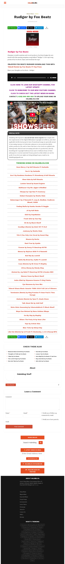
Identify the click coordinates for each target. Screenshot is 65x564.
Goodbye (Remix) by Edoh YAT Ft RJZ (32, 227)
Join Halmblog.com (32, 458)
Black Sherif (41, 525)
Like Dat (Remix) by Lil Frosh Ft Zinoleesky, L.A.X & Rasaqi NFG (32, 332)
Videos (41, 555)
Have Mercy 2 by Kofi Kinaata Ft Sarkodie (32, 167)
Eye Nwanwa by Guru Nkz (32, 284)
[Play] (12, 77)
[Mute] (51, 77)
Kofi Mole (32, 536)
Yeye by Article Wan (32, 324)
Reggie (34, 548)
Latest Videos (23, 504)
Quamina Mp (27, 548)
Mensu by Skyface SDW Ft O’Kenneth (32, 251)
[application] (32, 77)
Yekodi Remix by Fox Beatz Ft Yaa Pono (25, 67)
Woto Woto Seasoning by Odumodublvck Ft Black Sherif (32, 307)
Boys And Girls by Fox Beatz (44, 358)
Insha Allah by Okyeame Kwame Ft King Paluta (32, 280)
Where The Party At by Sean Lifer (32, 319)
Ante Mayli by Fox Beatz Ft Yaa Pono (46, 356)
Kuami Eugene (40, 536)
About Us (22, 509)
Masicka (26, 544)
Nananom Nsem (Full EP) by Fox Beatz (19, 351)
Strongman (27, 553)
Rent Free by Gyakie (32, 243)
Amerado (23, 525)
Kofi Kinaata (25, 536)
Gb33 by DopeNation (32, 215)
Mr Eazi (39, 544)
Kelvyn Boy (29, 534)
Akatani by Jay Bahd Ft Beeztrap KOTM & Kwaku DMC (32, 272)
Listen (36, 14)
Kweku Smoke (36, 539)
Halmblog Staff (33, 21)
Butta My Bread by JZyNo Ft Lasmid (32, 260)
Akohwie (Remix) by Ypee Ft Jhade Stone (32, 299)
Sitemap (36, 485)
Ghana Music (30, 14)
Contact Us (22, 512)
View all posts (10, 385)
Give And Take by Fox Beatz (16, 361)
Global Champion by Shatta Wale (32, 196)
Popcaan (41, 546)
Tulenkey (35, 555)
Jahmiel (34, 532)
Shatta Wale (32, 551)
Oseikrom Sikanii (33, 546)
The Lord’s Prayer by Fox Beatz (17, 358)
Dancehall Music (24, 497)
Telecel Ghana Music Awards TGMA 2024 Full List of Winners (32, 288)
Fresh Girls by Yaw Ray (32, 219)
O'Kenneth (24, 546)
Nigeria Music (23, 494)
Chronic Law (26, 527)
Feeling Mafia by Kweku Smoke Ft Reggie (32, 206)
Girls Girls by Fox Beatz (42, 361)
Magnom (41, 541)
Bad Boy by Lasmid (32, 256)
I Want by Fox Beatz (13, 356)
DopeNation (28, 529)
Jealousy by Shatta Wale (32, 231)
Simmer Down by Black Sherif (32, 276)
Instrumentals (23, 502)
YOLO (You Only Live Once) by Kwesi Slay (33, 235)
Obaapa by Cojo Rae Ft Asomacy (32, 192)
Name (8, 413)
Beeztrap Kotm (32, 525)
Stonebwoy (40, 551)
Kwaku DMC (28, 539)
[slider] (54, 77)
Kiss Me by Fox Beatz (42, 351)
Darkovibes (34, 527)
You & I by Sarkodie (32, 171)
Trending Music (26, 555)
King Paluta (41, 534)
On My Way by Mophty (32, 315)
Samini (39, 548)
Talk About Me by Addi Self (32, 303)
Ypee (32, 560)
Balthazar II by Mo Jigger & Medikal (32, 188)
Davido (40, 527)
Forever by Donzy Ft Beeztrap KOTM (32, 247)
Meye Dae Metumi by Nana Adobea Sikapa (32, 311)
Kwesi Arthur (26, 541)
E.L (34, 529)
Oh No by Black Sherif (32, 223)
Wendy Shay (33, 558)
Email (26, 413)
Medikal (33, 544)
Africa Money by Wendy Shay (32, 268)
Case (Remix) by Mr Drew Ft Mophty (32, 264)
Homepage (22, 507)
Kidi (35, 534)
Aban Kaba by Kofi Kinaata (32, 179)
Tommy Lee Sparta (36, 553)
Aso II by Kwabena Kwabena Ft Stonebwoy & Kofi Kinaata (32, 175)
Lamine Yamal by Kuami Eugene (32, 183)
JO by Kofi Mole (32, 210)
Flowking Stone (26, 532)
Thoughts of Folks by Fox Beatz (17, 354)
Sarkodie (25, 551)
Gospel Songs (23, 499)
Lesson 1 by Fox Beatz (42, 354)
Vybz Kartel (25, 558)
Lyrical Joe (33, 541)
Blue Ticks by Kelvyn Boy (32, 328)
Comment (9, 397)
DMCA (21, 514)
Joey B (22, 534)
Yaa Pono (41, 558)
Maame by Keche (32, 239)
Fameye (39, 529)
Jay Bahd (41, 532)
